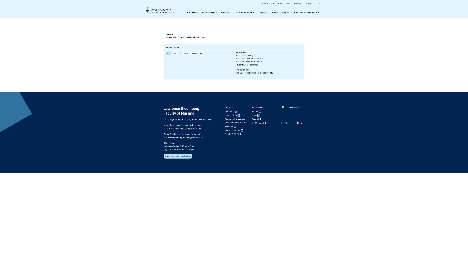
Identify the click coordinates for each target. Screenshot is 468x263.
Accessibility (257, 108)
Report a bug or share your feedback (178, 156)
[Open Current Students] (253, 12)
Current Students (244, 13)
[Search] (320, 3)
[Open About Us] (197, 12)
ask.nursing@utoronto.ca (191, 128)
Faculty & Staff (231, 134)
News (273, 3)
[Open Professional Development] (318, 12)
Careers (288, 3)
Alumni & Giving (279, 13)
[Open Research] (231, 12)
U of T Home (257, 123)
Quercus (297, 3)
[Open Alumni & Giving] (288, 12)
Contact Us (264, 3)
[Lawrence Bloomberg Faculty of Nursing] (160, 10)
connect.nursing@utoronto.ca (188, 125)
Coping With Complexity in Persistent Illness (186, 37)
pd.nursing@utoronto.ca (189, 134)
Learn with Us (208, 13)
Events (280, 3)
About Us (191, 13)
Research (225, 13)
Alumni (255, 112)
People (262, 13)
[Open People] (266, 12)
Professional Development (305, 13)
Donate (307, 3)
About (227, 108)
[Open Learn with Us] (216, 12)
